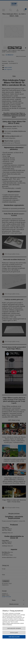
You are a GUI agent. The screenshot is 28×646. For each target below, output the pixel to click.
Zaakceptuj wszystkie (14, 636)
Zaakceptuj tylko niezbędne (14, 628)
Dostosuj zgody (14, 632)
